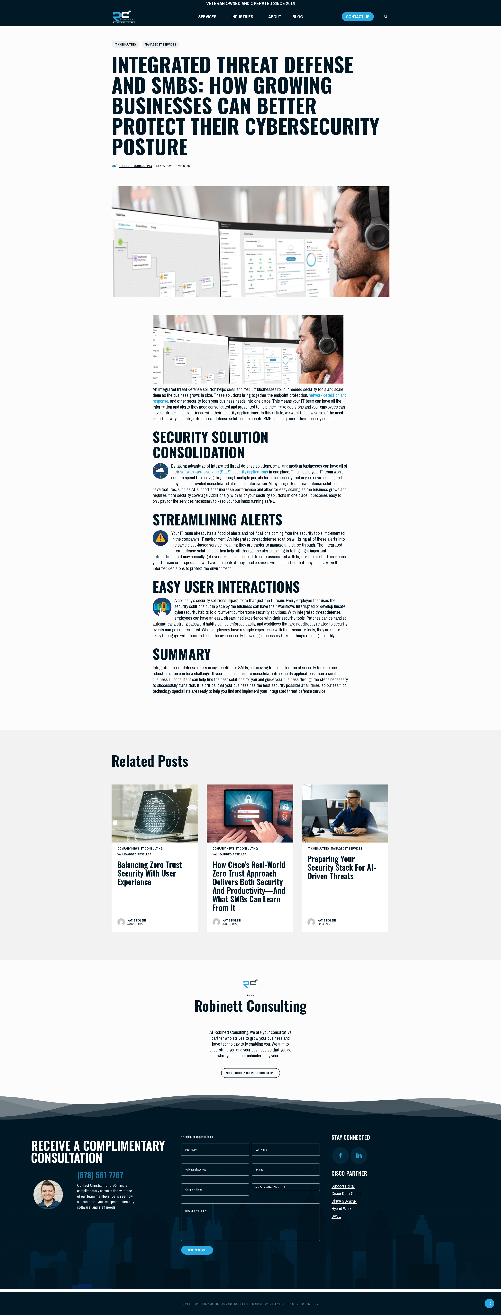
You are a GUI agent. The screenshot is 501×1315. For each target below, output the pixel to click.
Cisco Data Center (347, 1193)
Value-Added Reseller (134, 854)
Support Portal (343, 1186)
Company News (128, 848)
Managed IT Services (160, 44)
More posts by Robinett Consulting (250, 1073)
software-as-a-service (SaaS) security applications (224, 472)
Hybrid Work (341, 1208)
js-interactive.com (305, 1304)
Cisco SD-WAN (344, 1201)
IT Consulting (125, 44)
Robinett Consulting (135, 166)
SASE (336, 1216)
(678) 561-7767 (100, 1175)
